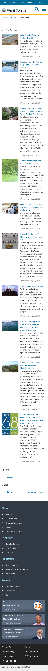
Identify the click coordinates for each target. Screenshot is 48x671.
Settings (40, 2)
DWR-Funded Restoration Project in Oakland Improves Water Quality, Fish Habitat (32, 111)
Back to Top (7, 647)
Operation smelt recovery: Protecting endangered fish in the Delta (32, 207)
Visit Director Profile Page (10, 637)
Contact (13, 2)
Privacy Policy (8, 651)
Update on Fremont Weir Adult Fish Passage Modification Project (30, 365)
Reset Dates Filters (36, 492)
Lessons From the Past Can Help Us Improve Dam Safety (31, 65)
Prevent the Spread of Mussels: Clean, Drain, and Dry (31, 237)
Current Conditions (26, 2)
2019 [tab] (9, 492)
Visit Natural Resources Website (12, 623)
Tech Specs (10, 590)
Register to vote (12, 544)
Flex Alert (10, 552)
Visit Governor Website (9, 609)
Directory (9, 514)
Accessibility (7, 656)
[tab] (24, 477)
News (13, 17)
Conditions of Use (13, 586)
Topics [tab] (10, 477)
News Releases (12, 565)
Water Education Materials (17, 569)
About (5, 2)
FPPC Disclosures (32, 656)
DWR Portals (11, 573)
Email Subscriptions (14, 531)
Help (8, 595)
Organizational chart (14, 523)
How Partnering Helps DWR (31, 286)
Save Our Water (12, 548)
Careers (9, 527)
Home (4, 17)
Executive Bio (11, 518)
